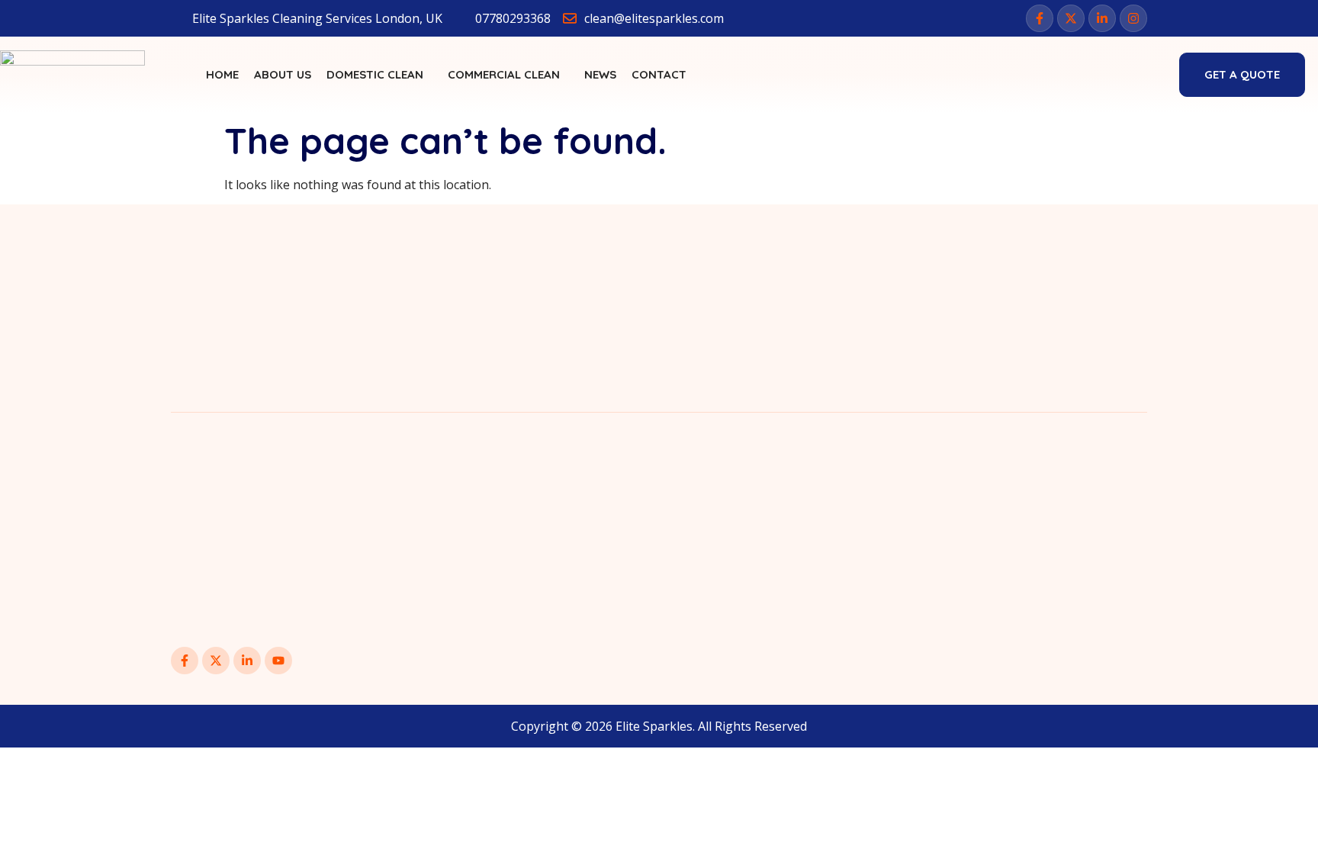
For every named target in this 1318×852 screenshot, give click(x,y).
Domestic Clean (374, 74)
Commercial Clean (504, 74)
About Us (282, 74)
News (600, 74)
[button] (1145, 72)
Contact (659, 74)
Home (222, 74)
